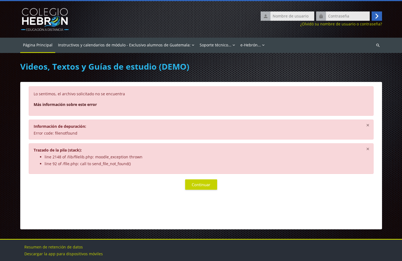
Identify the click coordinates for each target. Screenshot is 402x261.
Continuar (201, 184)
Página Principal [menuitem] (38, 45)
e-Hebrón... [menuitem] (250, 45)
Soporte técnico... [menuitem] (215, 45)
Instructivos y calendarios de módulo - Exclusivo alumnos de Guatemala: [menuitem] (124, 45)
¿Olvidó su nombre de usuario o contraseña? (341, 24)
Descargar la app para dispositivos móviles (63, 253)
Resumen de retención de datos (53, 247)
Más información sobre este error (65, 104)
